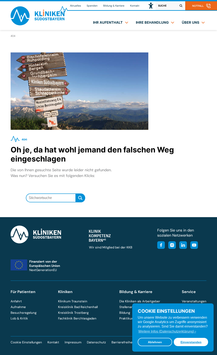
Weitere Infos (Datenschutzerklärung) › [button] (167, 331)
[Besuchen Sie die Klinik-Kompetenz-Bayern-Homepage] (100, 240)
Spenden (92, 5)
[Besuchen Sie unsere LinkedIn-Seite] (182, 245)
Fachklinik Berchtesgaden (77, 318)
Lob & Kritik (19, 318)
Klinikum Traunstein (72, 301)
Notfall (198, 5)
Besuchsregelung (23, 313)
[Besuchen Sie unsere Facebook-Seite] (161, 245)
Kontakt (134, 5)
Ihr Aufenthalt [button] (108, 22)
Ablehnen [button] (155, 342)
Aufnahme (18, 307)
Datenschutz (96, 342)
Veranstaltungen (194, 301)
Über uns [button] (190, 22)
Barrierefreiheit (123, 342)
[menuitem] (110, 22)
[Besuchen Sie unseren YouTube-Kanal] (193, 245)
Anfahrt (16, 301)
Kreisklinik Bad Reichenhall (78, 307)
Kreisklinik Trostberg (73, 313)
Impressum (73, 342)
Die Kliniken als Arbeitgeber (139, 301)
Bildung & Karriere (113, 5)
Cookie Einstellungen (26, 342)
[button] (151, 5)
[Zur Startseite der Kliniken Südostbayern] (37, 24)
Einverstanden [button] (191, 342)
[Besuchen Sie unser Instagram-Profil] (171, 245)
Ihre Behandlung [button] (152, 22)
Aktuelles (75, 5)
